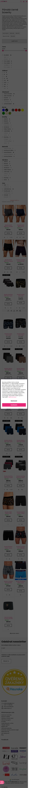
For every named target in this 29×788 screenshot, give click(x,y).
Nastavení (14, 401)
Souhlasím (14, 405)
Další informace (12, 397)
